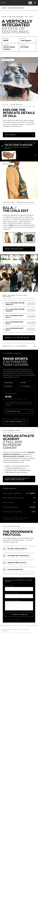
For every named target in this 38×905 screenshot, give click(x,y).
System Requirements (13, 600)
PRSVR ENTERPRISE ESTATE (13, 8)
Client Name (9, 585)
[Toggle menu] (35, 3)
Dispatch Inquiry (20, 614)
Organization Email (12, 592)
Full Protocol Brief (12, 619)
